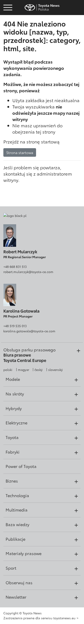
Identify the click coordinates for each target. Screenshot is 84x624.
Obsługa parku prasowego (29, 350)
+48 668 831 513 (15, 266)
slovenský (55, 369)
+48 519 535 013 (15, 326)
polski (7, 369)
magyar (23, 369)
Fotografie (7, 16)
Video (7, 23)
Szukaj (8, 35)
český (38, 369)
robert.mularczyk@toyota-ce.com (28, 271)
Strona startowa (19, 152)
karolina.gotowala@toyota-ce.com (29, 331)
